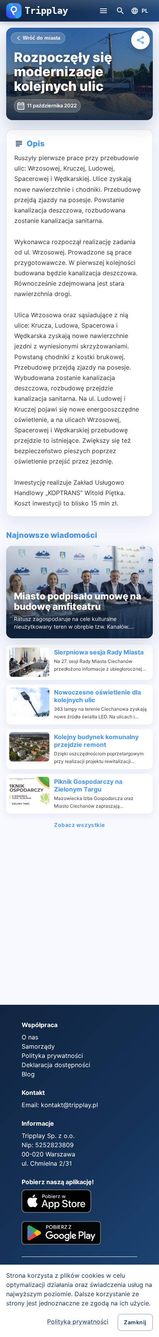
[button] (14, 10)
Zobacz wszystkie (79, 825)
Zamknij (135, 1322)
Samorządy (38, 1046)
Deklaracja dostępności (56, 1065)
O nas (30, 1037)
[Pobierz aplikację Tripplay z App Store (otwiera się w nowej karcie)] (56, 1202)
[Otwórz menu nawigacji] (103, 11)
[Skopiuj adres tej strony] (140, 40)
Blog (28, 1074)
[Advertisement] (79, 919)
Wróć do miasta (41, 38)
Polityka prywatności (77, 1321)
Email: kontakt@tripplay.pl (60, 1105)
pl (145, 10)
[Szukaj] (120, 10)
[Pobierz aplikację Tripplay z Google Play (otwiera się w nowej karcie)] (61, 1235)
